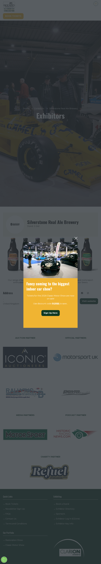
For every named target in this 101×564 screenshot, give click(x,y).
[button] (76, 238)
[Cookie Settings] (4, 560)
